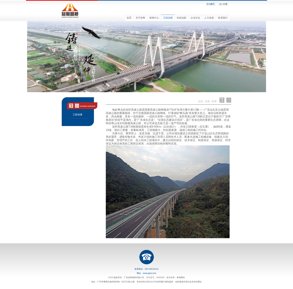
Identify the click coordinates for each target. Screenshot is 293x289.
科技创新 (181, 17)
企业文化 (195, 17)
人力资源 (209, 17)
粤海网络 (181, 277)
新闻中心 (154, 17)
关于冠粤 (140, 17)
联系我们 (223, 17)
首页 (129, 17)
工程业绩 (168, 17)
